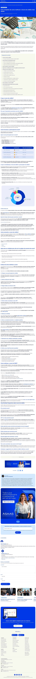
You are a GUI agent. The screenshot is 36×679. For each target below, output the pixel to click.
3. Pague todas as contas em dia (8, 73)
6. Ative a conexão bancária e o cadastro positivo (11, 78)
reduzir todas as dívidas (21, 315)
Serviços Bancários (3, 640)
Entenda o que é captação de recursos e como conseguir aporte (24, 600)
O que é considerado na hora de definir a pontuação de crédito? (13, 63)
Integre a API (26, 642)
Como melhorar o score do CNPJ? (8, 82)
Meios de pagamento (4, 643)
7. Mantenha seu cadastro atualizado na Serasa (11, 79)
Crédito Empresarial (3, 7)
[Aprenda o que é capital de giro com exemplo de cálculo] (8, 592)
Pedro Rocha (19, 601)
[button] (33, 1)
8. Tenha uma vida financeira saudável (9, 81)
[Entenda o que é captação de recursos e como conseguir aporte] (24, 592)
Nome (2, 574)
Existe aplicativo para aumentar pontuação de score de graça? (13, 88)
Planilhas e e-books (3, 651)
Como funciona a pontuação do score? (9, 60)
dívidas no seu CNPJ (8, 375)
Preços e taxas (27, 655)
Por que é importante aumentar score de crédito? (11, 58)
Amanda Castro (7, 450)
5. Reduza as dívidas (7, 76)
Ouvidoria (14, 650)
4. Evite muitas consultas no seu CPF (9, 75)
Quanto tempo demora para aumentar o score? (11, 64)
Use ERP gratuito (27, 648)
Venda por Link (27, 643)
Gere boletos (26, 641)
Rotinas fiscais (3, 642)
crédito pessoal (5, 311)
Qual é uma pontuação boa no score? (9, 61)
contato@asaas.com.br (5, 667)
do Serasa (7, 266)
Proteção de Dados (15, 641)
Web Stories (2, 655)
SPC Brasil (3, 246)
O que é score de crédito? (7, 57)
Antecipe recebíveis (27, 649)
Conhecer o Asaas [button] (17, 625)
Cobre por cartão (27, 646)
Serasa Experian (20, 378)
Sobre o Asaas (27, 652)
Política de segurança (15, 642)
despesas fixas (9, 358)
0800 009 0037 (4, 661)
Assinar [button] (17, 532)
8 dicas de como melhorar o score (8, 69)
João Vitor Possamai (9, 476)
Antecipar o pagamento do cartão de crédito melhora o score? (13, 94)
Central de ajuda (15, 649)
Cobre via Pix (26, 640)
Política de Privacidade (16, 530)
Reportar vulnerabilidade (16, 646)
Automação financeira (4, 647)
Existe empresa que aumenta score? (9, 90)
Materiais (2, 649)
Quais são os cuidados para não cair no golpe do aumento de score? (14, 67)
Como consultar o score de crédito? (8, 66)
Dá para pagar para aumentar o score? (9, 91)
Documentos (14, 643)
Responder (3, 548)
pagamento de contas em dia (16, 107)
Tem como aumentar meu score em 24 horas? (11, 93)
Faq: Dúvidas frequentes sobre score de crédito (10, 84)
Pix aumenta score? (7, 85)
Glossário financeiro (3, 652)
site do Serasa (3, 222)
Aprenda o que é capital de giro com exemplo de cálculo (8, 600)
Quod (3, 245)
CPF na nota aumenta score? (8, 87)
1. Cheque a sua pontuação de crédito (9, 70)
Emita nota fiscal (27, 647)
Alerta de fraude (15, 651)
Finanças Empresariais (4, 646)
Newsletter (2, 650)
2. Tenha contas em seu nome (8, 72)
